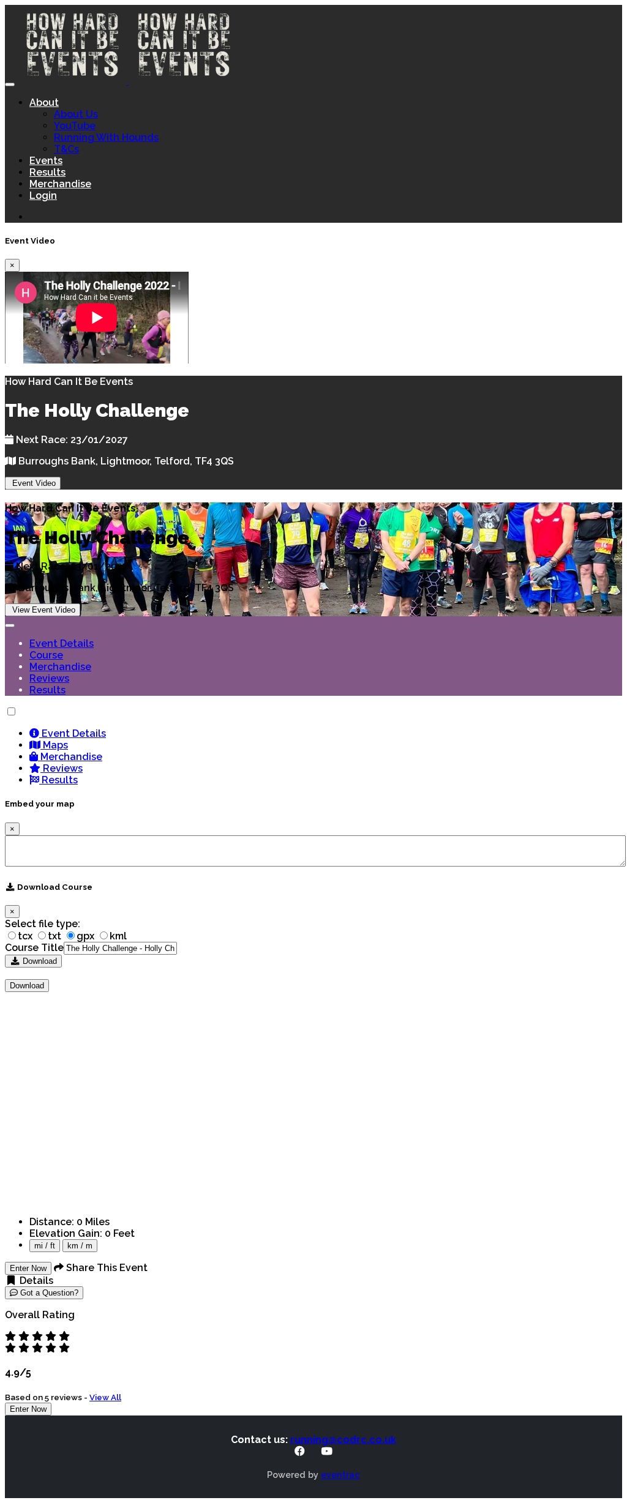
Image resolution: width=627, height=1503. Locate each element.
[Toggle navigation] (10, 84)
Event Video (33, 483)
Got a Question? (48, 1292)
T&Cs (66, 149)
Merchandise (60, 184)
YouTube (75, 126)
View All (105, 1397)
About (44, 102)
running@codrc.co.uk (343, 1439)
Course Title (34, 947)
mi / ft (44, 1245)
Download (38, 961)
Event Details (61, 643)
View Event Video (42, 609)
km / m (79, 1245)
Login (43, 195)
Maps (54, 745)
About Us (76, 114)
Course (46, 655)
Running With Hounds (106, 137)
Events (45, 160)
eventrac (340, 1474)
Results (47, 172)
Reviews (49, 678)
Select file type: (42, 924)
